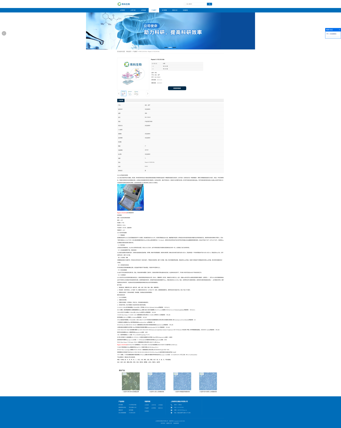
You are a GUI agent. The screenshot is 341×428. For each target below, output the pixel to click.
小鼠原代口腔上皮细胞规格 (156, 391)
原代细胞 (121, 404)
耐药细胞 (131, 410)
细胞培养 (121, 410)
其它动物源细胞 (122, 412)
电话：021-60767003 (179, 407)
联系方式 (160, 408)
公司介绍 (153, 405)
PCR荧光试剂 (132, 412)
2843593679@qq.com (182, 410)
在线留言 (147, 411)
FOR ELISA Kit (143, 51)
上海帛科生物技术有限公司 (161, 421)
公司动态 (160, 405)
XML (183, 421)
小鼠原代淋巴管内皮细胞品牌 (131, 391)
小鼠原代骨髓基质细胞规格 (182, 391)
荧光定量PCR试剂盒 (132, 408)
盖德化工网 (169, 423)
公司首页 (147, 405)
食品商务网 (176, 423)
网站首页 (128, 51)
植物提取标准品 (122, 407)
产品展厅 (135, 51)
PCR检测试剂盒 (132, 404)
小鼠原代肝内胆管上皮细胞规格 (208, 391)
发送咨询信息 (177, 88)
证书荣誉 (153, 408)
